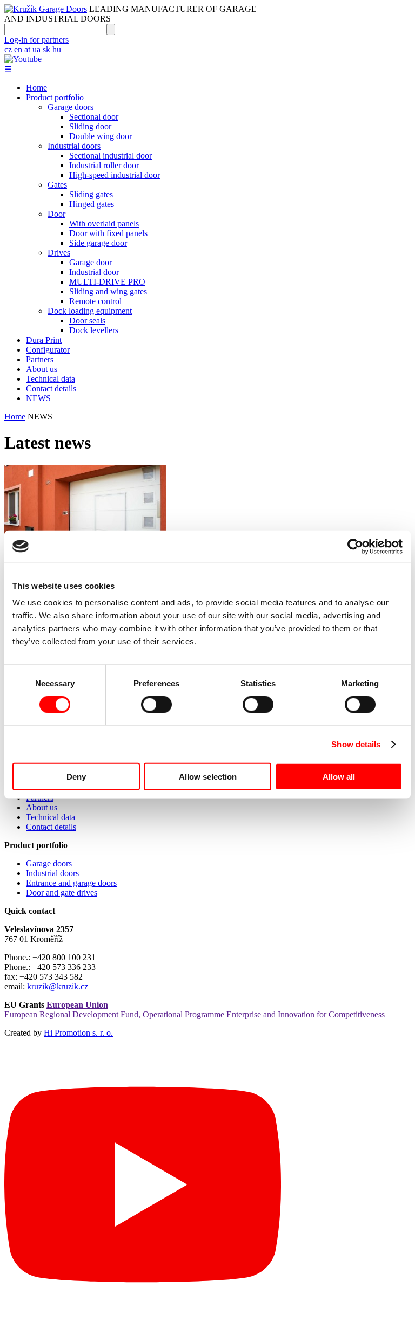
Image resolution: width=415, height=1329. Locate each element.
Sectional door (93, 116)
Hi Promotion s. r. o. (78, 1032)
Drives (59, 252)
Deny (76, 776)
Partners (39, 359)
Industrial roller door (104, 165)
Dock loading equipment (90, 310)
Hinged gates (91, 204)
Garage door (90, 262)
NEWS (38, 398)
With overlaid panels (104, 223)
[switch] (156, 704)
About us (41, 369)
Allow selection (208, 776)
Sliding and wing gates (108, 291)
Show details (355, 743)
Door (56, 213)
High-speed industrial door (114, 175)
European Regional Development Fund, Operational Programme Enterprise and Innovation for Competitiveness (194, 1009)
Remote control (95, 301)
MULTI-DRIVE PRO (107, 281)
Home (36, 87)
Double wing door (100, 136)
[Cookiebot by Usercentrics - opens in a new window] (355, 546)
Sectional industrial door (110, 155)
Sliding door (90, 126)
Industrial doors (74, 145)
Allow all (339, 776)
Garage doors (70, 107)
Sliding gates (91, 194)
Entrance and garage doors (71, 882)
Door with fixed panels (108, 233)
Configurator (48, 349)
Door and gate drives (61, 892)
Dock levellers (93, 330)
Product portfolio (55, 97)
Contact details (51, 388)
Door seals (87, 320)
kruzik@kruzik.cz (57, 986)
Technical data (50, 378)
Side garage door (98, 242)
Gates (57, 184)
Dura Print (44, 340)
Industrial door (94, 272)
